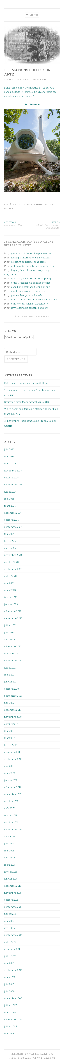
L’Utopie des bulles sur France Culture (26, 382)
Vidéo (7, 79)
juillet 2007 (10, 1005)
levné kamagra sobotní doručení (29, 307)
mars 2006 (10, 1012)
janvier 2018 (11, 780)
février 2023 (11, 597)
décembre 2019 (12, 709)
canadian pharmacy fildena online (30, 286)
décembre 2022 (12, 611)
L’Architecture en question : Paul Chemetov (48, 225)
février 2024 (11, 540)
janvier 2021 (10, 681)
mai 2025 (9, 498)
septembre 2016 (13, 829)
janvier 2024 (11, 547)
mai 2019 (9, 730)
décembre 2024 (12, 512)
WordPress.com (46, 1058)
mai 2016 (9, 850)
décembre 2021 (12, 646)
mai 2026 (9, 456)
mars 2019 (10, 737)
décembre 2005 (13, 1019)
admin (43, 79)
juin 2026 (9, 449)
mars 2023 (10, 590)
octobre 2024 (11, 519)
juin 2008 (9, 991)
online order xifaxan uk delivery (29, 303)
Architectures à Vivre (13, 223)
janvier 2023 (11, 604)
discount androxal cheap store (28, 261)
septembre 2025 (13, 484)
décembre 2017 (12, 787)
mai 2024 (9, 533)
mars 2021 (9, 674)
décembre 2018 (12, 751)
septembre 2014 (13, 934)
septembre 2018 (13, 759)
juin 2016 (9, 843)
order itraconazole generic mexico (30, 282)
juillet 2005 (10, 1026)
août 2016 (9, 836)
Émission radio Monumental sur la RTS (26, 401)
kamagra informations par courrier (30, 257)
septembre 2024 (13, 526)
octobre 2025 (11, 477)
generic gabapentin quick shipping (31, 278)
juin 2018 (9, 766)
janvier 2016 (11, 878)
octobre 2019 (11, 723)
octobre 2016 (11, 822)
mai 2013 (9, 963)
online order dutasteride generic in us (33, 265)
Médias (8, 208)
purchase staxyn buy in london (28, 291)
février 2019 (10, 744)
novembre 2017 (12, 794)
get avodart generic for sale (26, 295)
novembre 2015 (12, 892)
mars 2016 (10, 864)
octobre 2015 (11, 899)
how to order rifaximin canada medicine (34, 299)
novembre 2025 (13, 470)
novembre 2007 (13, 998)
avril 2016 (9, 857)
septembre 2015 (13, 906)
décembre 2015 (12, 885)
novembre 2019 (13, 716)
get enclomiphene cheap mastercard (32, 253)
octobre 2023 (11, 562)
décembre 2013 (12, 949)
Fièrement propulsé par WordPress (32, 1054)
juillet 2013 (10, 956)
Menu (33, 15)
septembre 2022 (13, 618)
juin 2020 (9, 702)
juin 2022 (9, 632)
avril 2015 (9, 927)
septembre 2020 (13, 695)
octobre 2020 (11, 688)
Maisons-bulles (43, 204)
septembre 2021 (13, 660)
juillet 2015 (10, 913)
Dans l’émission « (14, 87)
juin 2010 (9, 984)
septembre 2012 (13, 970)
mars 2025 (10, 505)
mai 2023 (9, 583)
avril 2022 (9, 639)
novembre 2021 (12, 653)
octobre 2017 (11, 801)
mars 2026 (10, 463)
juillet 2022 (10, 625)
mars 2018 (10, 773)
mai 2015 (9, 920)
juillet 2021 (10, 667)
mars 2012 (9, 977)
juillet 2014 (10, 942)
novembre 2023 (13, 554)
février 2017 (10, 815)
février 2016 (10, 871)
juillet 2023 (10, 576)
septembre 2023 (13, 569)
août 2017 (9, 808)
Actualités (25, 204)
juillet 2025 (10, 491)
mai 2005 (9, 1033)
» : (21, 91)
